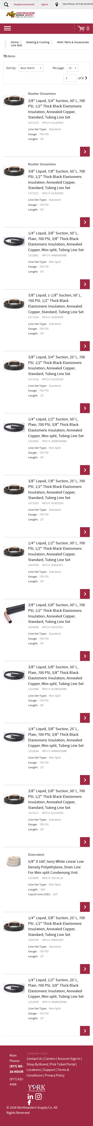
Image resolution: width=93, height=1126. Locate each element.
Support (49, 1070)
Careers (50, 1059)
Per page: (58, 68)
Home (15, 42)
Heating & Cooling (37, 42)
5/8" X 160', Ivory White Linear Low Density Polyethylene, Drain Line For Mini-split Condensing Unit (56, 867)
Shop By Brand (37, 1064)
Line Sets (16, 45)
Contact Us (34, 1059)
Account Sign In (69, 1059)
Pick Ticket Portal (62, 1064)
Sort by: (11, 68)
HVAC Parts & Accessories (73, 42)
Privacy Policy (54, 1075)
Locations (34, 1070)
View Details (85, 151)
